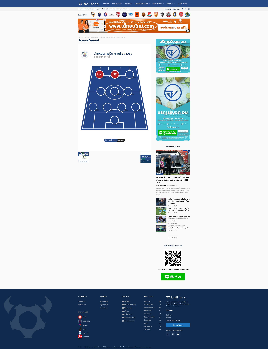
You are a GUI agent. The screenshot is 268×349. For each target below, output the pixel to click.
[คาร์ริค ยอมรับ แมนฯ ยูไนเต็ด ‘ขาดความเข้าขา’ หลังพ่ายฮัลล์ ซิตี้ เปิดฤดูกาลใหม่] (161, 202)
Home (80, 37)
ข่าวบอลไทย (159, 173)
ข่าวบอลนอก (82, 305)
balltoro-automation (162, 185)
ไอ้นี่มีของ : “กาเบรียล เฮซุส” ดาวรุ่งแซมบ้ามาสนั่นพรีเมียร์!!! (99, 37)
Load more (172, 237)
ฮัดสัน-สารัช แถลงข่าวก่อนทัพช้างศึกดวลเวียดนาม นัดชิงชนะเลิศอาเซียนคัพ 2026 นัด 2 (172, 180)
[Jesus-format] (114, 150)
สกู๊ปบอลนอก (104, 305)
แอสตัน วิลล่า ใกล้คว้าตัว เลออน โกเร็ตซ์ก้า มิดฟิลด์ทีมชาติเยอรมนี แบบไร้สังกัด (179, 219)
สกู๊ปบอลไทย (104, 301)
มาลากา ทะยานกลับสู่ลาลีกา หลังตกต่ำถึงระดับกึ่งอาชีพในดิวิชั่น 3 (178, 209)
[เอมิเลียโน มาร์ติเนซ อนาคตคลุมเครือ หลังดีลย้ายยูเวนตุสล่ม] (161, 228)
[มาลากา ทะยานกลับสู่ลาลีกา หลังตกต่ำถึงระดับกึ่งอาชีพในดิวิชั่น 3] (161, 211)
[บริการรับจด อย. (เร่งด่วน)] (173, 73)
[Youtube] (189, 9)
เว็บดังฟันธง (103, 308)
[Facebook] (182, 9)
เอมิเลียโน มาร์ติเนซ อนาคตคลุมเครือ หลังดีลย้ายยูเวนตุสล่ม (178, 227)
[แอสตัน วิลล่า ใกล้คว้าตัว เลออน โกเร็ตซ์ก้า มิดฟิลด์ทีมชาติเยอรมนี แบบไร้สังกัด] (161, 219)
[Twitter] (185, 9)
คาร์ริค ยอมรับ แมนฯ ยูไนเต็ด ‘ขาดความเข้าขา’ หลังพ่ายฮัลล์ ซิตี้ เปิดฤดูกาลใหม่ (179, 201)
